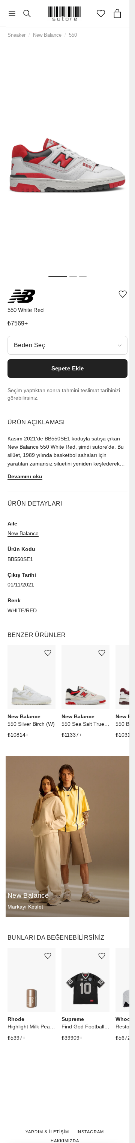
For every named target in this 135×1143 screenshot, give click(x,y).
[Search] (27, 13)
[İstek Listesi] (100, 13)
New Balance (47, 35)
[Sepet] (117, 13)
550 (73, 35)
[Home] (65, 13)
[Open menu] (12, 13)
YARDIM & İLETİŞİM (47, 1132)
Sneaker (17, 35)
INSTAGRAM (90, 1132)
